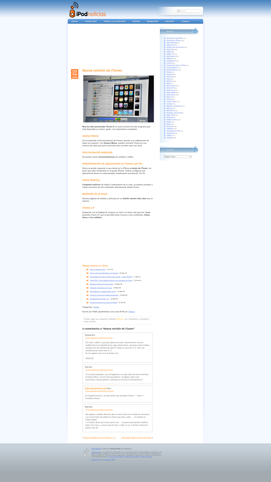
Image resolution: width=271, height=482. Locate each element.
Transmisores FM (173, 131)
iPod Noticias (96, 449)
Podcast (170, 117)
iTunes (96, 307)
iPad (168, 79)
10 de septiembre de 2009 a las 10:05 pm (99, 391)
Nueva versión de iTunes (102, 70)
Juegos (169, 104)
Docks (169, 72)
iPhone (169, 81)
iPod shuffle (171, 92)
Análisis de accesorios (175, 47)
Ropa (169, 124)
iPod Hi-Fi (170, 88)
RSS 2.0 (120, 319)
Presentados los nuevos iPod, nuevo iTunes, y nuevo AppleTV (111, 277)
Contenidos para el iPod (176, 65)
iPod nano (171, 90)
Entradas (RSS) (96, 459)
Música (169, 108)
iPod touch (171, 95)
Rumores (170, 126)
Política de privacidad (132, 456)
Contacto (185, 21)
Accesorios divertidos (175, 38)
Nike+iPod (171, 115)
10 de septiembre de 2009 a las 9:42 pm (99, 370)
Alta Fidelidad (172, 43)
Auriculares (171, 56)
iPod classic (171, 86)
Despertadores (172, 70)
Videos (169, 135)
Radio (169, 122)
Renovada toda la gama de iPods (136, 437)
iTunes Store (171, 102)
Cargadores (171, 61)
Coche (169, 63)
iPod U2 (170, 97)
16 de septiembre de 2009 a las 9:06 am (99, 410)
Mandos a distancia (174, 106)
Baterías (170, 59)
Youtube (170, 138)
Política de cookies (146, 456)
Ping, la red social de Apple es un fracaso (104, 273)
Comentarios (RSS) (109, 459)
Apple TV (170, 54)
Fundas (169, 74)
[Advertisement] (117, 45)
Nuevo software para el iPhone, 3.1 (99, 437)
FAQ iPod (136, 21)
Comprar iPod (90, 21)
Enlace (132, 311)
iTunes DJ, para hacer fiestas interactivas (104, 295)
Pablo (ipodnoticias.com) (96, 388)
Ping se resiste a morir (97, 269)
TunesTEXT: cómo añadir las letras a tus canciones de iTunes (111, 280)
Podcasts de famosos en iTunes (101, 288)
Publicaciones (172, 120)
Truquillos (170, 133)
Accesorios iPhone (174, 40)
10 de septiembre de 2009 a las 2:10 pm (99, 338)
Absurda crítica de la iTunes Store (101, 284)
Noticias (74, 21)
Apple (169, 52)
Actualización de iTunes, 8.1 (99, 299)
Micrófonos (171, 111)
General (170, 77)
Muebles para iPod (174, 113)
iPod (168, 83)
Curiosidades (172, 68)
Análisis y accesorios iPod (114, 21)
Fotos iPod (169, 21)
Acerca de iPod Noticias (116, 456)
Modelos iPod (152, 21)
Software (170, 129)
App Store (170, 49)
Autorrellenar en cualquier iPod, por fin (103, 291)
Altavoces (170, 45)
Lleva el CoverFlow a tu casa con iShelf (103, 302)
